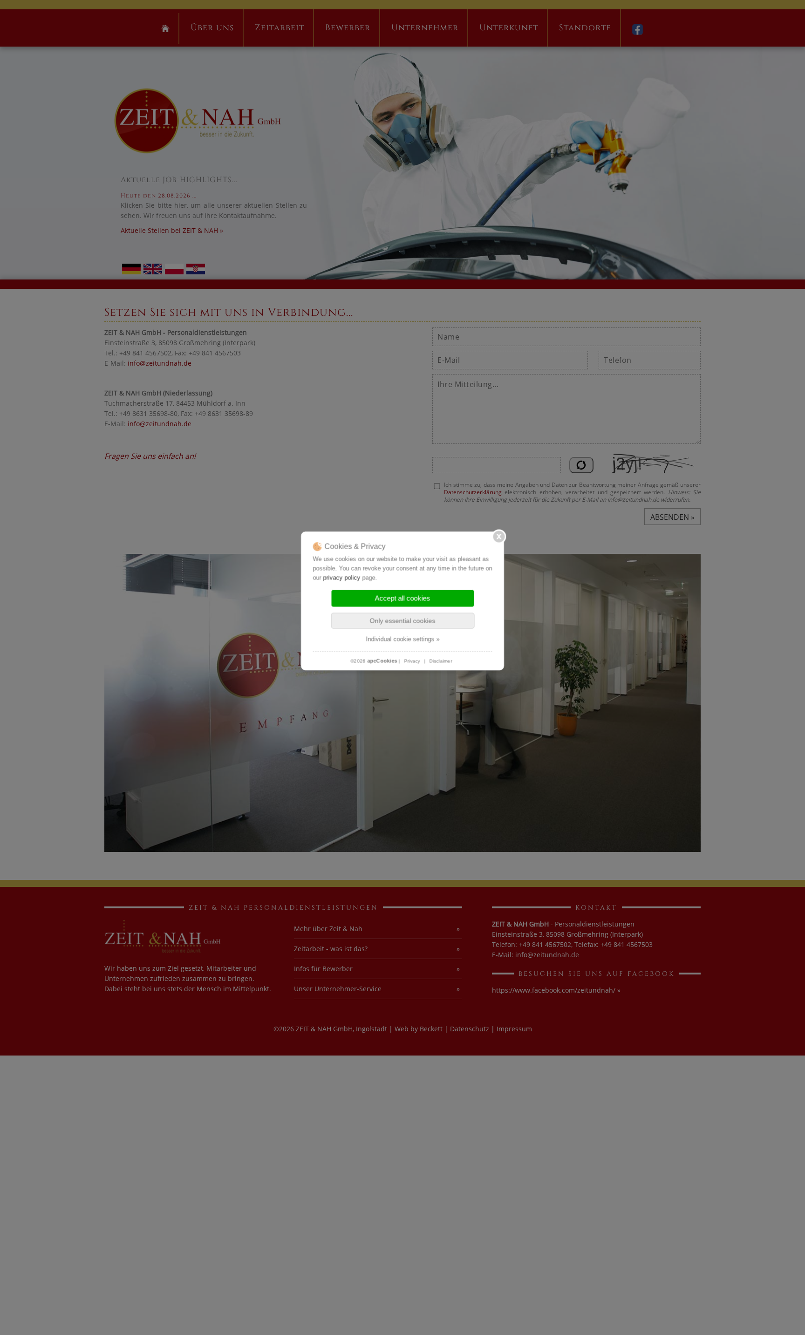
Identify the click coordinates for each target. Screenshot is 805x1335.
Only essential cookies (403, 620)
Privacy (412, 660)
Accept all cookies (402, 598)
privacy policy (342, 577)
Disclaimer (441, 660)
